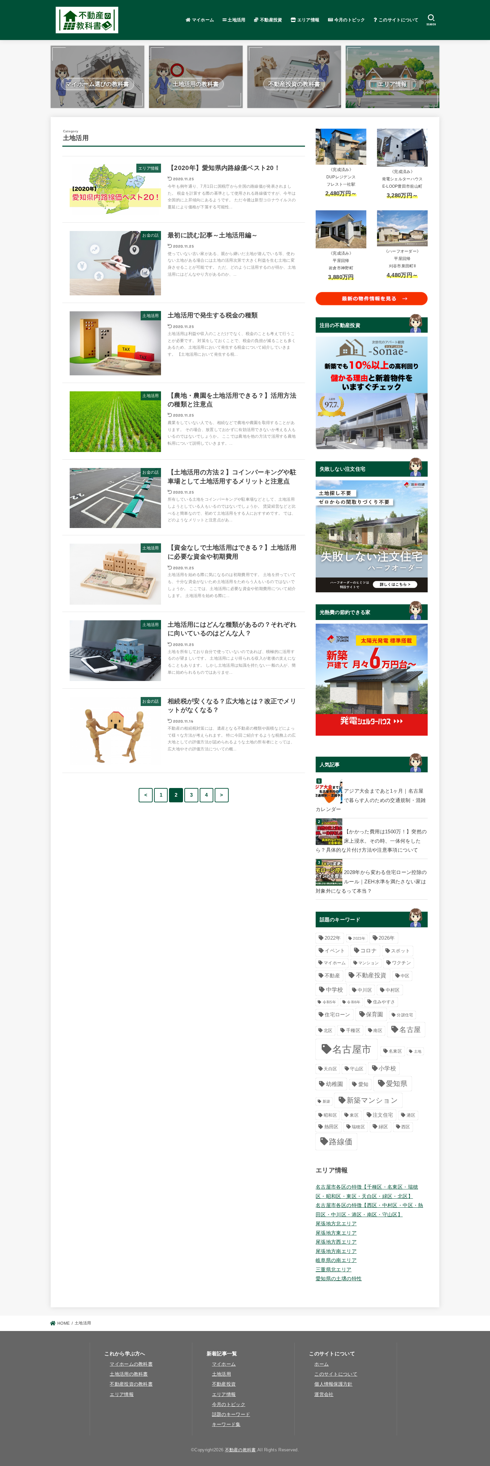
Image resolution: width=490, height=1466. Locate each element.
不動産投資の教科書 (131, 1384)
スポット (400, 950)
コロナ (368, 950)
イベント (335, 950)
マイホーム (202, 19)
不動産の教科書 (240, 1449)
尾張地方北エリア (336, 1223)
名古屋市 (351, 1049)
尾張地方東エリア (336, 1233)
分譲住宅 (405, 1015)
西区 (405, 1126)
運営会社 (323, 1394)
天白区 (330, 1068)
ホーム (321, 1364)
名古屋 (410, 1029)
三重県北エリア (334, 1269)
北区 (328, 1030)
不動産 (332, 975)
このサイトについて (398, 19)
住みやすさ (384, 1001)
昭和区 (330, 1115)
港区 (411, 1115)
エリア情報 (308, 19)
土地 (418, 1051)
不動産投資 (270, 19)
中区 (405, 975)
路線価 (340, 1141)
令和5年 (329, 1002)
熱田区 (331, 1126)
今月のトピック (349, 19)
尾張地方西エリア (336, 1242)
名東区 (395, 1051)
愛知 (363, 1084)
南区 (377, 1030)
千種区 (353, 1030)
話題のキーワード (231, 1414)
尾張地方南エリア (336, 1251)
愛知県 (396, 1083)
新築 (326, 1101)
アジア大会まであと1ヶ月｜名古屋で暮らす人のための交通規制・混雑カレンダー (371, 800)
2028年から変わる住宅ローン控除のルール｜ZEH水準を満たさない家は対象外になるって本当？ (371, 881)
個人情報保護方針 (333, 1384)
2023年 (359, 938)
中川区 (365, 990)
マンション (368, 963)
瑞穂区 (358, 1126)
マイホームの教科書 (131, 1364)
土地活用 (236, 19)
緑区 (383, 1126)
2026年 (387, 938)
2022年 (333, 938)
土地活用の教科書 (129, 1374)
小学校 (387, 1068)
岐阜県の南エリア (336, 1260)
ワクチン (401, 962)
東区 (354, 1115)
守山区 (356, 1068)
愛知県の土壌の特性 (339, 1278)
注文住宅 (383, 1115)
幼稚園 (334, 1084)
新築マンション (372, 1100)
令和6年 (353, 1002)
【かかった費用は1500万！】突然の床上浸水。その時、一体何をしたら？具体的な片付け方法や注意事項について (371, 841)
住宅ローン (337, 1014)
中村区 (393, 990)
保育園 (374, 1014)
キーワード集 (226, 1424)
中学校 (334, 989)
